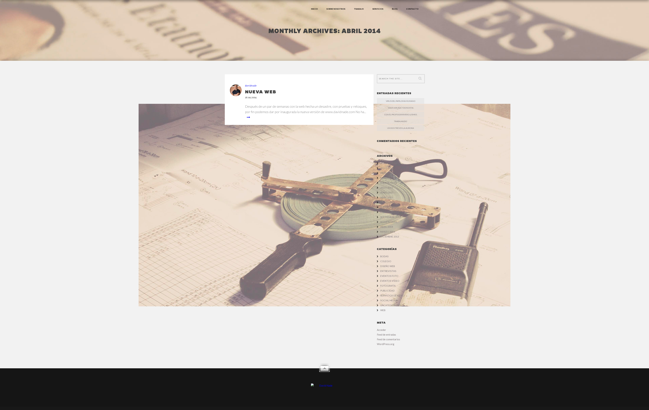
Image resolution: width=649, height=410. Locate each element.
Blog (395, 9)
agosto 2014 (388, 221)
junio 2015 (386, 192)
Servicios (377, 9)
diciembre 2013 (389, 236)
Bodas (384, 256)
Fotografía (388, 285)
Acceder (381, 329)
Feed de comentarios (388, 339)
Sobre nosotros (335, 9)
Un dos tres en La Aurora (400, 128)
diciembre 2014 (389, 212)
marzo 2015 (387, 202)
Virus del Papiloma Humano (400, 101)
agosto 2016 (388, 163)
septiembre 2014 (390, 217)
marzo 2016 (387, 177)
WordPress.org (385, 344)
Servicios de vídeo (392, 295)
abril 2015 (386, 197)
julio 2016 (386, 168)
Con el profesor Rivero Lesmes (400, 114)
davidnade (251, 85)
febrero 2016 (388, 182)
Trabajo (359, 9)
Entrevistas (388, 271)
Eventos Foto (389, 275)
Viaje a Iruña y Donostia (400, 108)
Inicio (314, 9)
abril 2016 (386, 172)
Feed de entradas (386, 334)
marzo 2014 (387, 231)
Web (383, 310)
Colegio (385, 261)
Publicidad (387, 290)
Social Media (388, 300)
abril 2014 (386, 226)
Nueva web (260, 91)
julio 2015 (386, 187)
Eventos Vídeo (389, 280)
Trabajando (400, 121)
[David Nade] (324, 387)
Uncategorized (390, 305)
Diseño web (387, 266)
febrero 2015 (388, 207)
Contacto (412, 9)
